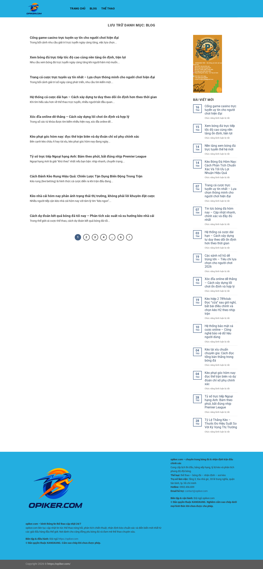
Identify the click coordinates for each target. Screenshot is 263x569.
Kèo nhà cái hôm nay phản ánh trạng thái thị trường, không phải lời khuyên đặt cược (92, 196)
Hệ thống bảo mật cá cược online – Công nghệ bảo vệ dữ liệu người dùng (219, 331)
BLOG (93, 8)
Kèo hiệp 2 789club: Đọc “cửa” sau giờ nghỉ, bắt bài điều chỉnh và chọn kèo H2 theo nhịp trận (220, 306)
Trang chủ (77, 8)
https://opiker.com (68, 538)
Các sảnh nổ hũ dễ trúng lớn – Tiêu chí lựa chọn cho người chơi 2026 (220, 261)
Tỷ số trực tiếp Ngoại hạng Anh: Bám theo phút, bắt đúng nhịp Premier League (88, 156)
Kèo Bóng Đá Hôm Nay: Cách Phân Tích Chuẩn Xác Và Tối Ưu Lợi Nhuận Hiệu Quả (221, 167)
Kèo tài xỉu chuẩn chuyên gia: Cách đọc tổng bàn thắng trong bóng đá (219, 355)
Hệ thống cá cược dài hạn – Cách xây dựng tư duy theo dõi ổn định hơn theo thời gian (93, 97)
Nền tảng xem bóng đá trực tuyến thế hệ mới (220, 147)
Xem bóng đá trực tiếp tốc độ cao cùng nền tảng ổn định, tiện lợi (78, 57)
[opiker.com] (45, 8)
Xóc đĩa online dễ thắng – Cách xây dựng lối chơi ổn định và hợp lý (79, 117)
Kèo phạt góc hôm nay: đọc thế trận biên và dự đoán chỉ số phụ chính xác (84, 136)
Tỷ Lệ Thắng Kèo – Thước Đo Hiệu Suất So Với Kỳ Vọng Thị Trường (221, 423)
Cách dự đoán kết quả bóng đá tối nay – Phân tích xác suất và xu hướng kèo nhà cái (92, 216)
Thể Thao (108, 8)
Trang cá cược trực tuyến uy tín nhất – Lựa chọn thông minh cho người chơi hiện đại (92, 77)
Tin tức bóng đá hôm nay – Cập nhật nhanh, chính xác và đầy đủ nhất (220, 214)
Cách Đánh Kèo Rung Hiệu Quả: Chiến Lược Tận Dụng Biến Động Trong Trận (86, 176)
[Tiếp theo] (129, 237)
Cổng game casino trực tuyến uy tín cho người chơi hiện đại (74, 38)
